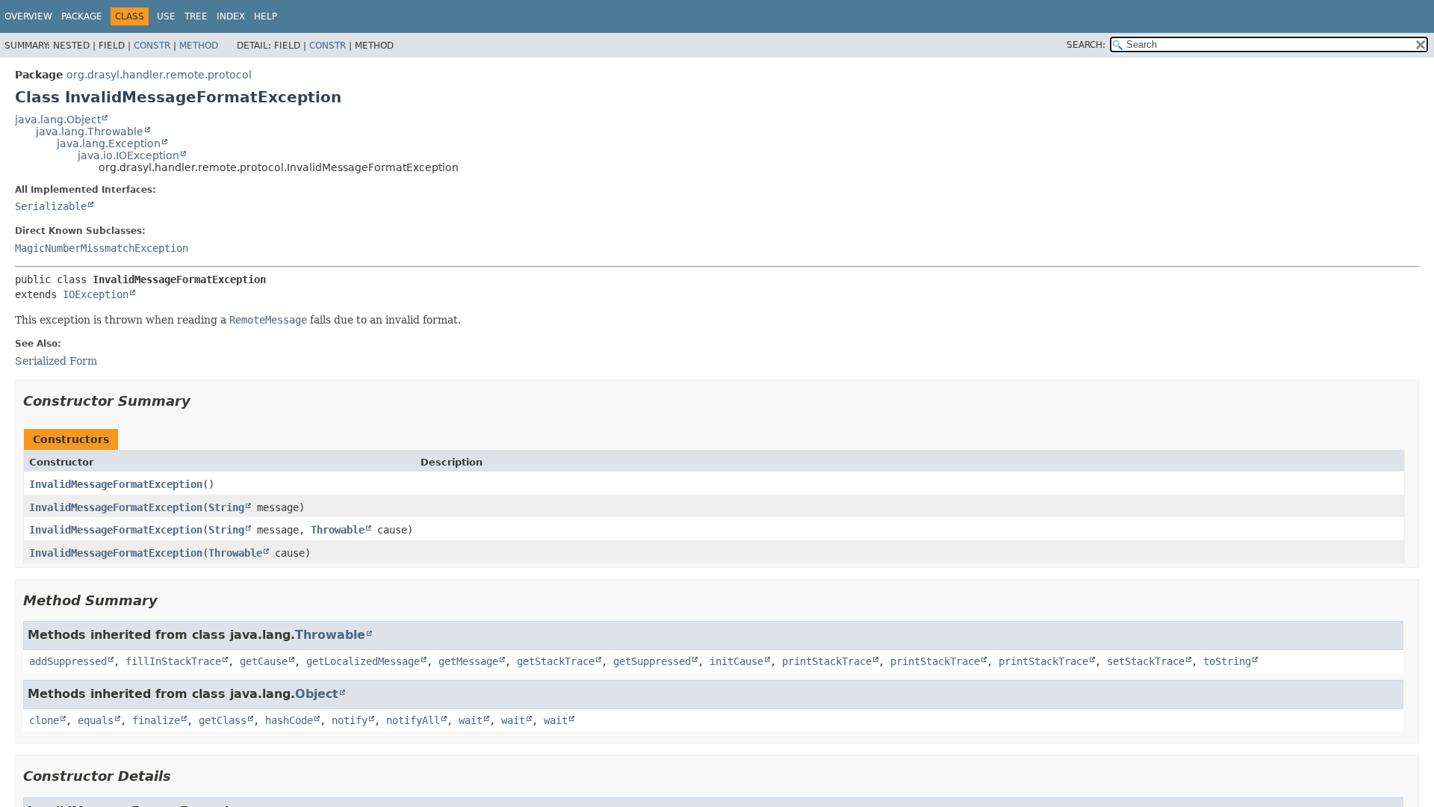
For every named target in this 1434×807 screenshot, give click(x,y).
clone (44, 720)
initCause (736, 661)
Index (231, 16)
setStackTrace (1146, 661)
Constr (152, 45)
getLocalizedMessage (363, 661)
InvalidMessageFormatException (115, 484)
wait (470, 720)
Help (265, 16)
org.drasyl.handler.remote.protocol (159, 75)
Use (166, 16)
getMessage (468, 661)
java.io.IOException (128, 155)
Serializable (51, 206)
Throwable (337, 530)
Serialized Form (56, 361)
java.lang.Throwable (89, 131)
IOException (95, 294)
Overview (28, 16)
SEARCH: (1086, 45)
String (226, 507)
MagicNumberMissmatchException (101, 248)
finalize (156, 720)
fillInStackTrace (173, 661)
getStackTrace (556, 661)
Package (81, 16)
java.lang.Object (58, 120)
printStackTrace (827, 661)
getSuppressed (652, 661)
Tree (196, 16)
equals (96, 720)
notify (349, 720)
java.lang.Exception (109, 143)
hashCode (289, 720)
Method (198, 45)
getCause (264, 661)
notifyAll (413, 720)
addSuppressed (68, 661)
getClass (222, 720)
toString (1227, 661)
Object (316, 694)
